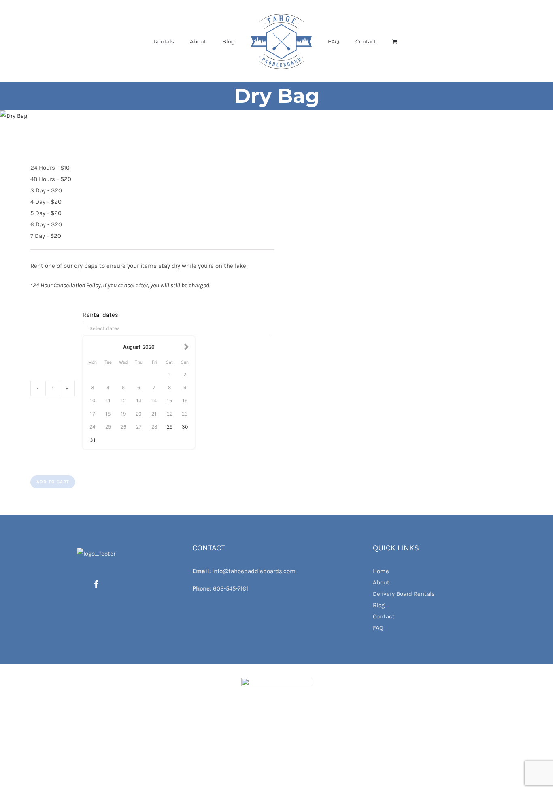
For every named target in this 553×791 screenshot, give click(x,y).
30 (185, 427)
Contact (384, 616)
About (381, 582)
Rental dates (100, 314)
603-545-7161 (230, 588)
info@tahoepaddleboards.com (254, 571)
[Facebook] (96, 584)
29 (169, 427)
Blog (379, 605)
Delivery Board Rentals (404, 593)
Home (381, 571)
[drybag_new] (133, 116)
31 (93, 440)
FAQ (378, 627)
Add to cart (52, 481)
